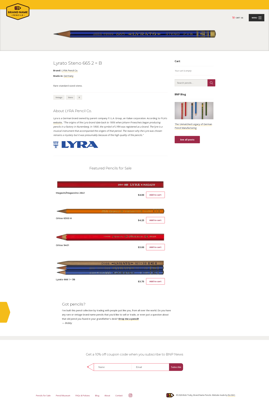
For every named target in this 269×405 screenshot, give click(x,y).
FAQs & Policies (83, 395)
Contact (119, 395)
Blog (97, 395)
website (57, 122)
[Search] (211, 82)
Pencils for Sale (43, 395)
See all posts (187, 139)
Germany (68, 75)
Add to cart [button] (155, 194)
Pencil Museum (63, 395)
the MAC (231, 395)
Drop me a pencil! (128, 318)
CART (239, 18)
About (107, 395)
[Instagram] (130, 395)
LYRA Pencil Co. (69, 70)
